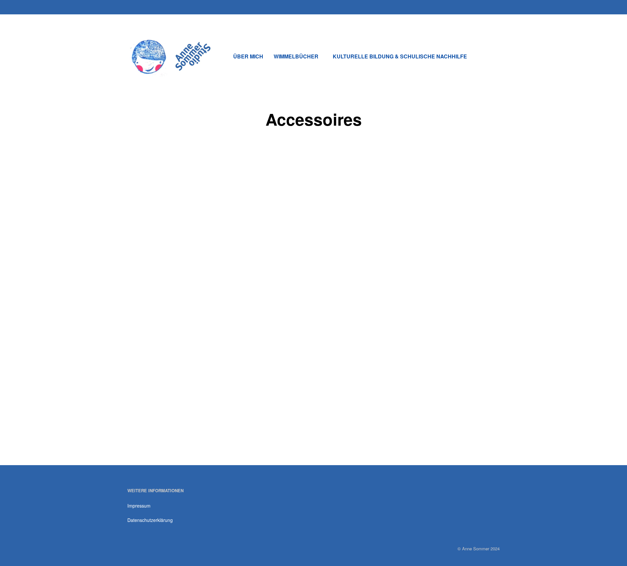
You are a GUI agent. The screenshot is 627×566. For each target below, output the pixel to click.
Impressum (139, 505)
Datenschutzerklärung (150, 520)
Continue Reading (161, 437)
